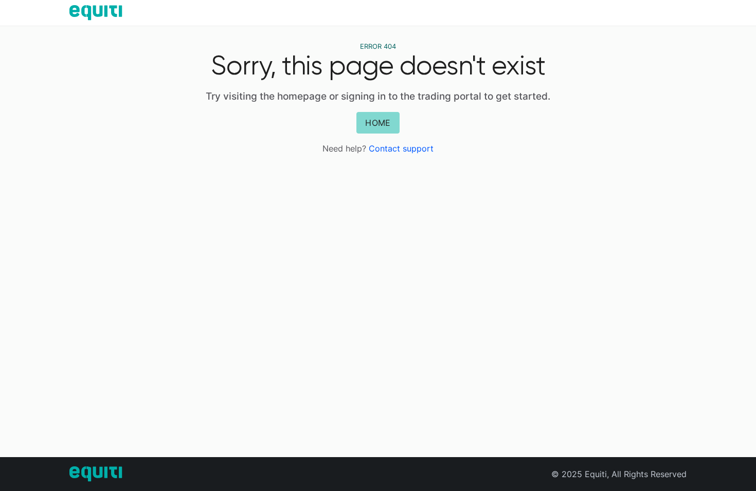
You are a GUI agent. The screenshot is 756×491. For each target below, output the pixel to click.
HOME (377, 123)
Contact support (401, 148)
